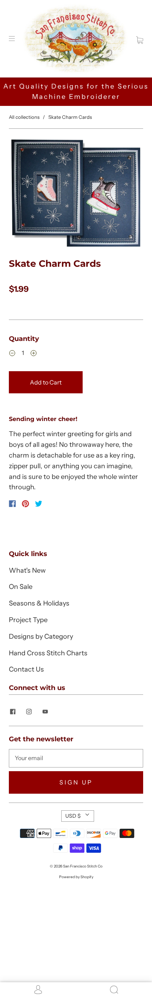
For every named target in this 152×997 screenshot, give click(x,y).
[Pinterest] (25, 503)
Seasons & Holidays (39, 603)
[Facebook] (12, 503)
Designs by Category (41, 636)
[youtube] (45, 712)
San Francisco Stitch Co (83, 866)
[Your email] (76, 758)
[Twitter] (38, 503)
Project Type (28, 620)
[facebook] (12, 712)
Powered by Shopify (76, 876)
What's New (27, 570)
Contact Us (26, 669)
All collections (24, 117)
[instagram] (29, 712)
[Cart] (139, 38)
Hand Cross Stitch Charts (48, 653)
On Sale (20, 587)
